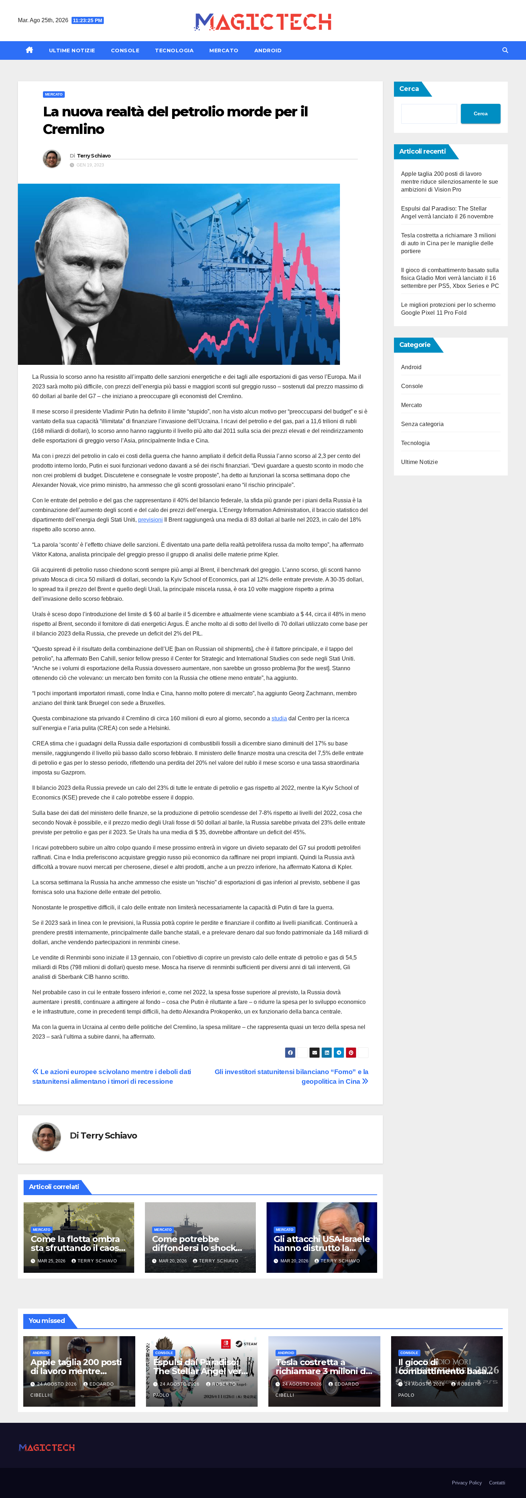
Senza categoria (422, 424)
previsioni (150, 520)
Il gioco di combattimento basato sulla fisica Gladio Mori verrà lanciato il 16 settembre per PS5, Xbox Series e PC (450, 278)
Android (268, 50)
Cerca (409, 89)
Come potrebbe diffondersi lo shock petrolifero (193, 1248)
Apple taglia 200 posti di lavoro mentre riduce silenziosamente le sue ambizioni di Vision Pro (449, 182)
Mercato (224, 50)
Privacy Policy (467, 1482)
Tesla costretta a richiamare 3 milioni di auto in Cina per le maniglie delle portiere (448, 243)
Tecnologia (174, 50)
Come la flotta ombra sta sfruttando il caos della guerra (75, 1248)
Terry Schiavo (94, 156)
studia (279, 718)
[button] (505, 50)
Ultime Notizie (72, 50)
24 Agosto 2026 (57, 1384)
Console (125, 50)
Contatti (497, 1482)
